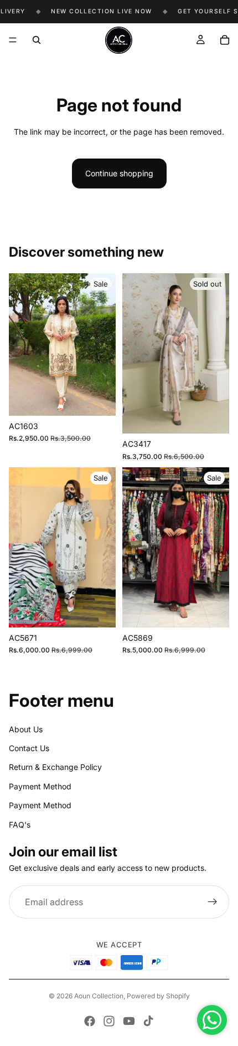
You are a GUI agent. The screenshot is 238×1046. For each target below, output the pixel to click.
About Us (26, 728)
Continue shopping (119, 173)
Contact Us (29, 748)
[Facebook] (89, 1021)
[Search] (36, 40)
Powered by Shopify (158, 996)
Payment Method (40, 786)
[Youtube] (129, 1021)
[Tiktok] (148, 1021)
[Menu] (12, 40)
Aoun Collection (98, 996)
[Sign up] (212, 902)
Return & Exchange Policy (55, 767)
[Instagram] (109, 1021)
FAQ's (19, 824)
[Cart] (225, 40)
